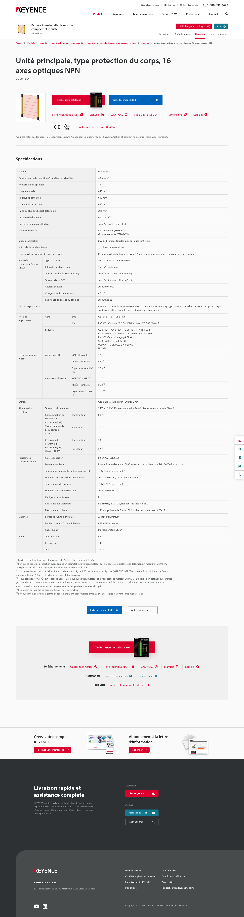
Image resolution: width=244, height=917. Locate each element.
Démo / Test (146, 676)
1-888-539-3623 (217, 5)
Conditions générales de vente (140, 876)
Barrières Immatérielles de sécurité (130, 685)
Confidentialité (169, 870)
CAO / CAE (117, 114)
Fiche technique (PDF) (65, 114)
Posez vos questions (116, 676)
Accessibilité (168, 882)
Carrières (171, 5)
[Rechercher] (226, 13)
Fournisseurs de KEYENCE (138, 882)
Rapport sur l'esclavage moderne (178, 887)
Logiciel (198, 114)
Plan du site (131, 887)
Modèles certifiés (133, 870)
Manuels (94, 114)
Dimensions (175, 114)
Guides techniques (81, 666)
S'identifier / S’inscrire (150, 5)
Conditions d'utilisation (173, 876)
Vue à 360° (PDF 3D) (145, 114)
